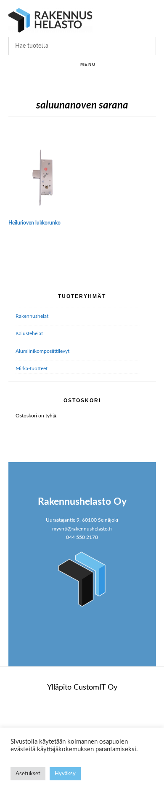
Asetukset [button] (28, 774)
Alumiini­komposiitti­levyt (42, 351)
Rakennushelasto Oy (50, 20)
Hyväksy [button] (65, 774)
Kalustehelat (29, 333)
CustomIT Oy (95, 687)
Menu (88, 64)
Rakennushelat (32, 316)
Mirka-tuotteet (32, 368)
